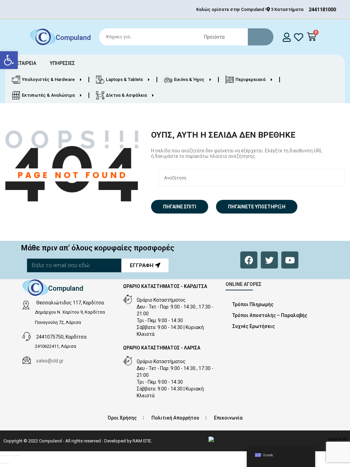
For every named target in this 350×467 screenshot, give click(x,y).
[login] (287, 37)
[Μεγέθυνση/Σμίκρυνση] (2, 455)
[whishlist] (298, 37)
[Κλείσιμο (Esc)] (17, 455)
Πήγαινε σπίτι (179, 206)
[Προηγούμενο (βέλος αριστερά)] (2, 463)
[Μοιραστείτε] (12, 455)
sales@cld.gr (50, 360)
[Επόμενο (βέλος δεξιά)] (7, 463)
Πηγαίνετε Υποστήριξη (256, 206)
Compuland (73, 37)
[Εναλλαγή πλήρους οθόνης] (7, 455)
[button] (9, 60)
